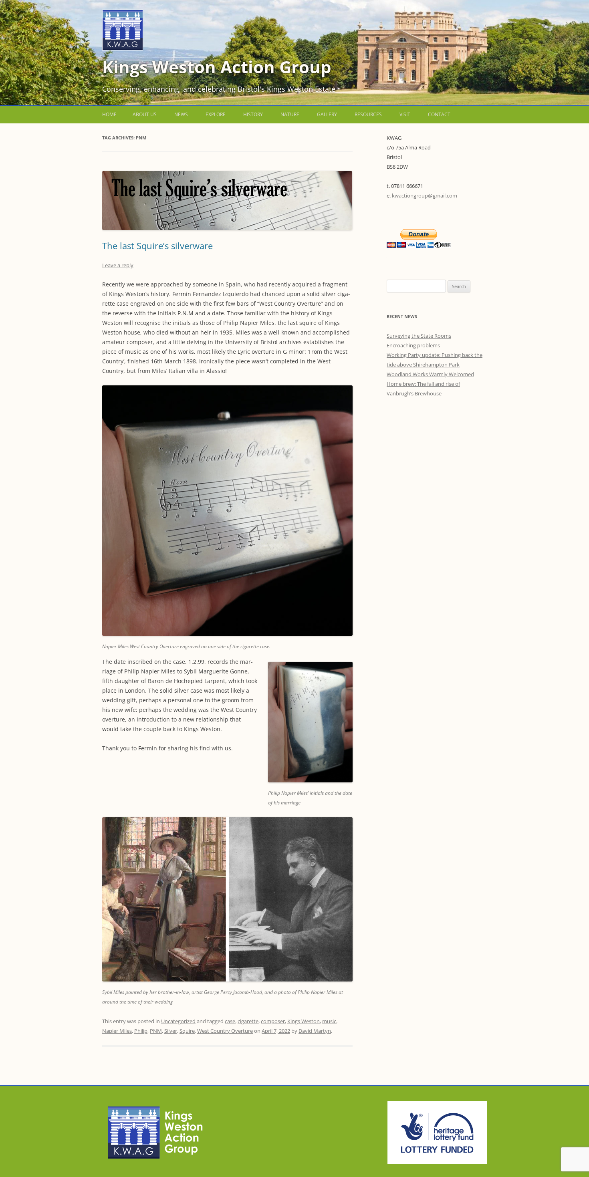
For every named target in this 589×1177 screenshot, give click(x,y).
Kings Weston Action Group (216, 66)
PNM (156, 1030)
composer (273, 1021)
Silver (170, 1030)
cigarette (248, 1021)
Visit (404, 114)
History (253, 114)
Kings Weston (303, 1021)
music (329, 1021)
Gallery (327, 114)
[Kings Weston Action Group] (122, 48)
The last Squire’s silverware (157, 246)
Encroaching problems (413, 345)
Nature (289, 114)
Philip (140, 1030)
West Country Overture (225, 1030)
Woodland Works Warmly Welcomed (430, 374)
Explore (216, 114)
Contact (439, 114)
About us (145, 114)
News (181, 114)
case (230, 1021)
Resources (368, 114)
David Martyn (315, 1030)
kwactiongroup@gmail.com (424, 195)
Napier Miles (117, 1030)
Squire (187, 1030)
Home (109, 114)
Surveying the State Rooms (419, 335)
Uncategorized (178, 1021)
